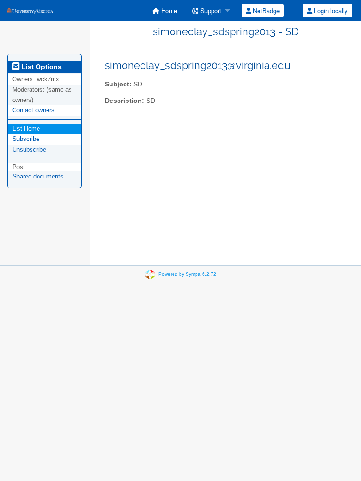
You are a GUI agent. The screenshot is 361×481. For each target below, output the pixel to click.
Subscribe (25, 138)
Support (209, 10)
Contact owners (33, 110)
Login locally (330, 10)
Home (168, 10)
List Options (41, 66)
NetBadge (265, 10)
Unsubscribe (29, 149)
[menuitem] (165, 10)
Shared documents (37, 176)
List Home (26, 128)
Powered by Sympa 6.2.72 (187, 274)
